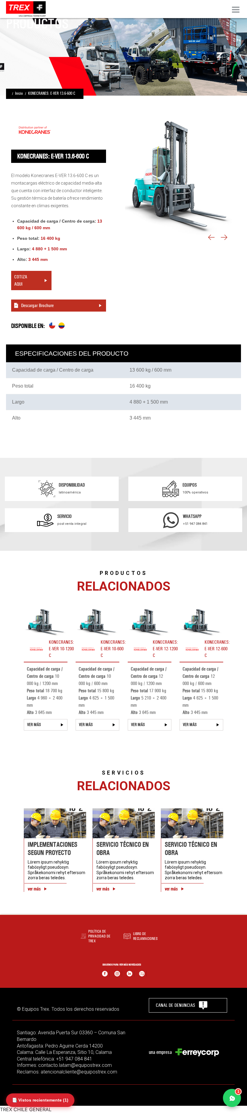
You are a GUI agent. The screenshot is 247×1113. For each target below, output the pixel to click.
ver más (34, 889)
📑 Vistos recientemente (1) (40, 1100)
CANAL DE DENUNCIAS (175, 1005)
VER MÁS (34, 724)
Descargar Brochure (37, 305)
